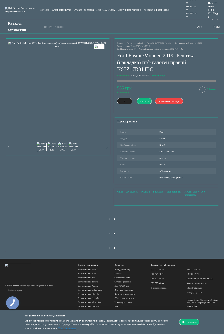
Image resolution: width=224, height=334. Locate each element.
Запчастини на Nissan (88, 286)
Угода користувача (123, 302)
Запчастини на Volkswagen (90, 290)
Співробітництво (61, 9)
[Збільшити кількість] (129, 101)
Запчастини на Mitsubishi (90, 302)
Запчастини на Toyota (88, 281)
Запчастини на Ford (87, 273)
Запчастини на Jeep (87, 269)
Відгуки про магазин (129, 9)
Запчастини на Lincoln (88, 294)
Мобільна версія (15, 290)
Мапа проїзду (192, 306)
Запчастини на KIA (86, 277)
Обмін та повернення (124, 298)
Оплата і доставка (84, 9)
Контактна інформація (156, 9)
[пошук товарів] (40, 26)
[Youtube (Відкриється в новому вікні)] (173, 26)
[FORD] (99, 46)
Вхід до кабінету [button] (122, 269)
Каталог (44, 9)
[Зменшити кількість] (119, 101)
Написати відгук (158, 75)
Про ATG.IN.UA (105, 9)
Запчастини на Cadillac (88, 306)
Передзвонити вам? (159, 288)
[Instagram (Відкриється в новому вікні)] (180, 26)
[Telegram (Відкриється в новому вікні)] (186, 26)
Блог (116, 306)
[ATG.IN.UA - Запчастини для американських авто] (18, 271)
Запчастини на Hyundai (89, 298)
